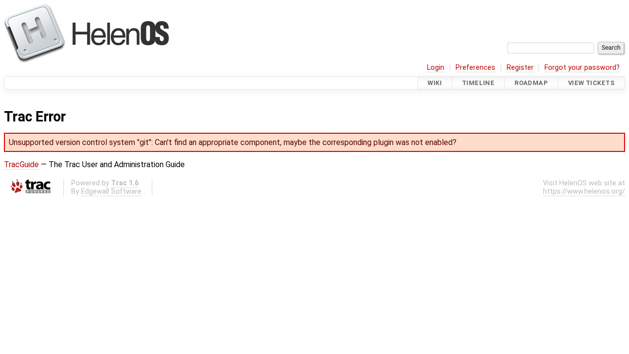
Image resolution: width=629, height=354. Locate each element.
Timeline (478, 83)
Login (435, 67)
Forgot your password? (582, 67)
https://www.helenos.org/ (584, 191)
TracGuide (21, 164)
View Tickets (591, 83)
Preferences (475, 67)
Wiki (435, 83)
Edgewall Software (111, 191)
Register (520, 67)
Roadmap (531, 83)
